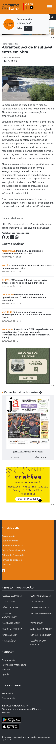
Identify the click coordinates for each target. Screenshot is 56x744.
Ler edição (42, 457)
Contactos (6, 564)
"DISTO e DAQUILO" (39, 607)
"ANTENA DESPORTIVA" (41, 613)
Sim (28, 28)
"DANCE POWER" (38, 601)
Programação (8, 660)
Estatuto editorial (10, 540)
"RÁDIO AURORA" (10, 607)
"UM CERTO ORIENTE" (40, 635)
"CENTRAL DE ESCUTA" (41, 595)
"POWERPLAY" (36, 623)
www (16, 457)
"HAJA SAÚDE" (9, 640)
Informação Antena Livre (14, 664)
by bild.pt (6, 739)
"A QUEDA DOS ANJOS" (41, 629)
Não (19, 28)
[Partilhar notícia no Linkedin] (12, 61)
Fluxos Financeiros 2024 (13, 550)
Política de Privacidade (13, 555)
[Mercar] (28, 365)
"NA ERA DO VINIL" (11, 623)
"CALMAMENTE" (9, 635)
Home (4, 44)
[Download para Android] (26, 720)
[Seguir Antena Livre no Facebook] (3, 571)
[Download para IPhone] (28, 726)
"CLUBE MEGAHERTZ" (12, 629)
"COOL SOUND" (9, 601)
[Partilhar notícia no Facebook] (5, 61)
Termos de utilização (12, 559)
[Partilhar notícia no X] (9, 61)
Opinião (5, 674)
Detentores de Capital (12, 545)
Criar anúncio (8, 698)
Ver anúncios (8, 693)
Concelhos (13, 44)
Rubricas (6, 669)
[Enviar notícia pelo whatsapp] (15, 61)
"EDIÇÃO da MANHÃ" (12, 595)
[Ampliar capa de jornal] (28, 422)
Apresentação (8, 536)
